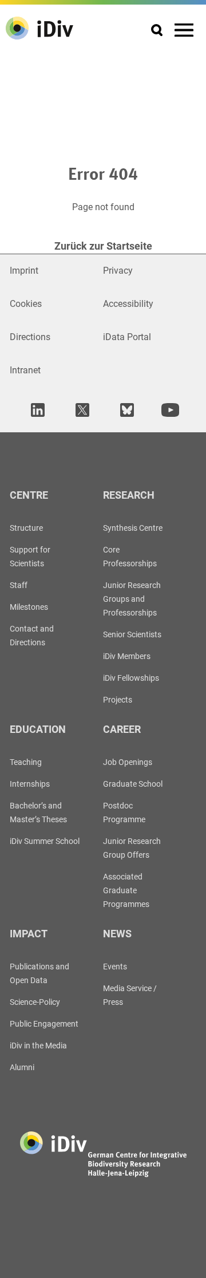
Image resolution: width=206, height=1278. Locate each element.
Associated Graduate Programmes (126, 890)
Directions (30, 337)
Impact (28, 934)
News (117, 934)
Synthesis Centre (133, 527)
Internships (30, 783)
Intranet (25, 370)
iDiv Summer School (45, 841)
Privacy (118, 270)
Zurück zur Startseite (103, 246)
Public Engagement (44, 1023)
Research (128, 495)
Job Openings (127, 762)
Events (115, 966)
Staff (18, 585)
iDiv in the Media (38, 1045)
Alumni (22, 1067)
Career (122, 729)
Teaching (26, 762)
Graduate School (133, 783)
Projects (117, 699)
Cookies (26, 303)
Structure (26, 527)
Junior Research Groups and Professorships (132, 599)
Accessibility (128, 303)
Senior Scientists (132, 634)
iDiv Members (126, 656)
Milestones (29, 607)
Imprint (24, 270)
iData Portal (127, 337)
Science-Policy (35, 1002)
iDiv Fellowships (131, 678)
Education (38, 729)
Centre (29, 495)
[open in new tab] (36, 410)
